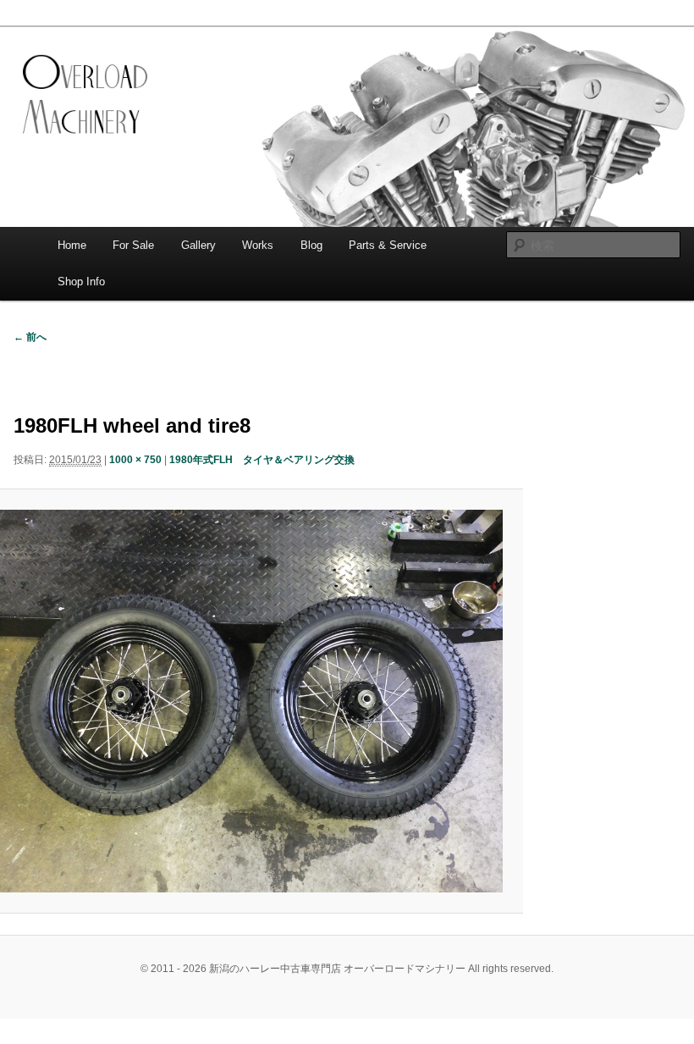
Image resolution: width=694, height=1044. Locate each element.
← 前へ (30, 337)
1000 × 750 (135, 460)
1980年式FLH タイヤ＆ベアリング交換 (262, 460)
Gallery (198, 245)
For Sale (133, 245)
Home (72, 245)
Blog (311, 245)
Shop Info (81, 281)
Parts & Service (388, 245)
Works (257, 245)
